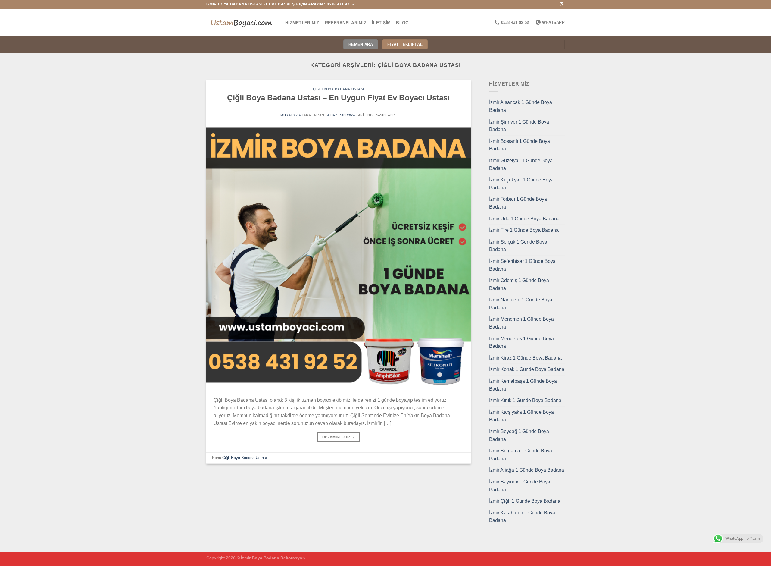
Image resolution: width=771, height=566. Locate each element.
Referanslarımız (346, 22)
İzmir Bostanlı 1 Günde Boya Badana (519, 145)
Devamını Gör (338, 437)
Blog (402, 22)
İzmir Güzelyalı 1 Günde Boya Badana (521, 164)
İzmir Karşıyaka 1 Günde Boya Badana (521, 416)
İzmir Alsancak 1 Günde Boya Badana (520, 106)
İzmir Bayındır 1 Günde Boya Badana (519, 485)
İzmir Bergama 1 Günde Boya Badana (520, 454)
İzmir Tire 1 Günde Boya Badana (524, 230)
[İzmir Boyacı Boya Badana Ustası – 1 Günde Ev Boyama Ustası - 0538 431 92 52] (241, 22)
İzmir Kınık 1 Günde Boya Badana (525, 400)
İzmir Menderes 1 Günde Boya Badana (521, 342)
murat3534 (290, 115)
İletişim (381, 22)
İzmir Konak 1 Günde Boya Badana (526, 369)
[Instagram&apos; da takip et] (561, 4)
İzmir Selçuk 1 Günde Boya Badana (518, 245)
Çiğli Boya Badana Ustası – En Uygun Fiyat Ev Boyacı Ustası (338, 97)
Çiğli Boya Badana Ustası (338, 89)
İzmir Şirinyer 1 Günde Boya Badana (519, 125)
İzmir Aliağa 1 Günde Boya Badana (526, 470)
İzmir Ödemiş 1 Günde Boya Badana (519, 284)
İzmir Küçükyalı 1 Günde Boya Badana (521, 183)
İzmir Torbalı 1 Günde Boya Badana (518, 203)
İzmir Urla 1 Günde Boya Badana (524, 218)
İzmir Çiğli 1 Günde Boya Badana (524, 501)
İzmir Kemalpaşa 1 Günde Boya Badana (523, 385)
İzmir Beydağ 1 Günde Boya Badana (519, 435)
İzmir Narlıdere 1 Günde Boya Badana (520, 303)
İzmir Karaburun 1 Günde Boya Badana (522, 516)
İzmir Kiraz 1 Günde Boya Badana (525, 357)
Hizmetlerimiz (302, 22)
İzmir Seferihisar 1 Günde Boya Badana (522, 265)
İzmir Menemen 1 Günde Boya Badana (521, 322)
